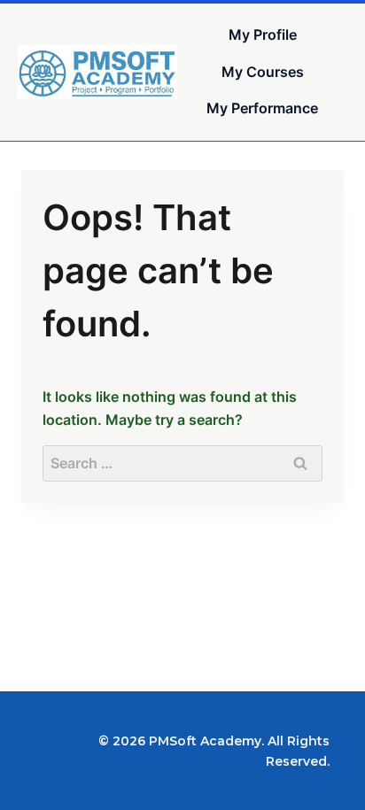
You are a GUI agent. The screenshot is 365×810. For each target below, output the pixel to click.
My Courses (262, 72)
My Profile (263, 34)
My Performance (262, 108)
